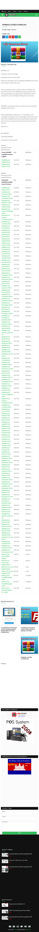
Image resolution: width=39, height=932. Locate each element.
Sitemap (25, 11)
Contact (14, 11)
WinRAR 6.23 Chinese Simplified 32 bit (7, 394)
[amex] (29, 926)
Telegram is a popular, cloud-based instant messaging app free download (9, 630)
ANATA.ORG (28, 929)
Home (4, 11)
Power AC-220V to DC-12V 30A (18, 860)
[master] (17, 926)
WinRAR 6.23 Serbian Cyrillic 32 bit (7, 516)
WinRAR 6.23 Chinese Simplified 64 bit (7, 211)
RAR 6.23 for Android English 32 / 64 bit (7, 590)
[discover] (21, 926)
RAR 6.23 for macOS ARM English (6, 556)
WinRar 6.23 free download (26, 658)
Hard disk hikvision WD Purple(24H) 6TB (20, 854)
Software (7, 18)
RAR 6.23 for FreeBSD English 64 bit (7, 577)
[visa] (13, 926)
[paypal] (10, 926)
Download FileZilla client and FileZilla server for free (28, 629)
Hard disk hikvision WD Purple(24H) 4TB (20, 866)
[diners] (25, 926)
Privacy (20, 11)
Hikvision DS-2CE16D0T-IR (17, 904)
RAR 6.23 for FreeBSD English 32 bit (7, 584)
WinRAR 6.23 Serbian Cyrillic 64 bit (7, 332)
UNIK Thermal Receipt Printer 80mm (19, 910)
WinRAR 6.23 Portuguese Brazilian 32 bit (6, 501)
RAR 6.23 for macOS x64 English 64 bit (6, 562)
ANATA (15, 929)
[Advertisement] (19, 5)
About (9, 11)
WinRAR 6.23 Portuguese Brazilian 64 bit (6, 318)
